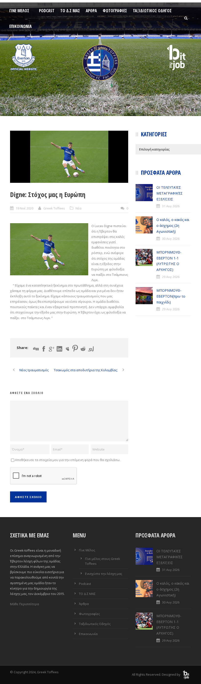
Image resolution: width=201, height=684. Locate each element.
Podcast (46, 10)
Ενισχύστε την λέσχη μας (103, 573)
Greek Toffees (54, 208)
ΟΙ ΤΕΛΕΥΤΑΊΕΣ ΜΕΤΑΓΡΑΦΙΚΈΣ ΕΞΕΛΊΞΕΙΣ (169, 193)
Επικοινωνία (20, 26)
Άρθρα (91, 10)
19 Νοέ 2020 (24, 208)
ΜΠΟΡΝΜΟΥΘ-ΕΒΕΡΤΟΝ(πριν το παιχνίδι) (170, 296)
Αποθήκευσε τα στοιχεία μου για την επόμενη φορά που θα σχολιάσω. (67, 460)
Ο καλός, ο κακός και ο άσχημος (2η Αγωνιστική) (172, 225)
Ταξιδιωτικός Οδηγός (152, 10)
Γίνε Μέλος (19, 10)
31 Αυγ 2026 (170, 206)
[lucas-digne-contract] (69, 157)
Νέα (78, 208)
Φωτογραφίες (115, 10)
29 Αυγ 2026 (170, 277)
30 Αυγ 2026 (170, 238)
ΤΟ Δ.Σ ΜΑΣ (70, 10)
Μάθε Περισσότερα (24, 604)
